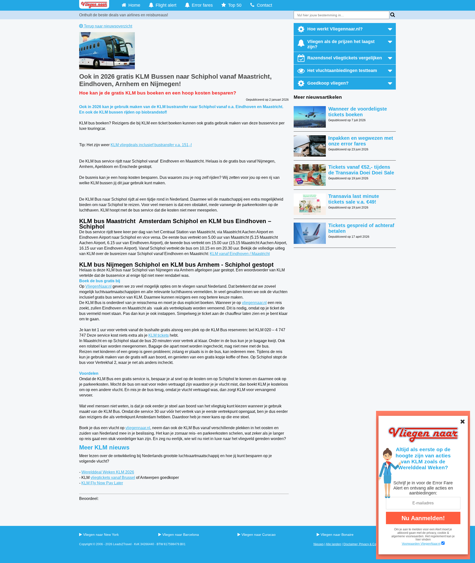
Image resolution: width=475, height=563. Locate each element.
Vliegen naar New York (101, 535)
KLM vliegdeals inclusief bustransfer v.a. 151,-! (151, 145)
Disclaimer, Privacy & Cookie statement (369, 544)
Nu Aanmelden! (423, 518)
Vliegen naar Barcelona (180, 535)
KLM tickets (158, 335)
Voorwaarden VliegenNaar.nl (421, 543)
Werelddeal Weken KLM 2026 (107, 472)
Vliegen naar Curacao (258, 535)
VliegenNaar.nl (98, 286)
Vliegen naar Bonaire (337, 535)
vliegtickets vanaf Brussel (113, 477)
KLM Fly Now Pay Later (102, 483)
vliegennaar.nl (254, 303)
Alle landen (333, 544)
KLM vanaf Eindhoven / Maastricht (240, 254)
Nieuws (318, 544)
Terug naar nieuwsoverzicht (107, 26)
